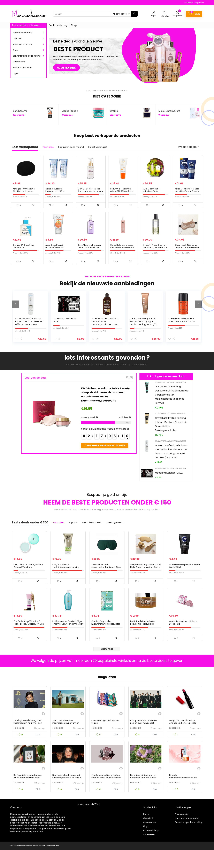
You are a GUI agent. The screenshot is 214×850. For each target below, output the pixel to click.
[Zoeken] (134, 14)
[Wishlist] (164, 12)
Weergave (18, 115)
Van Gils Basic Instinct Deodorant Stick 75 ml (143, 320)
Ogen (15, 50)
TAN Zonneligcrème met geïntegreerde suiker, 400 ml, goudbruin (180, 323)
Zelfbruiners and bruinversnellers (170, 382)
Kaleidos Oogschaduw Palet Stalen (105, 721)
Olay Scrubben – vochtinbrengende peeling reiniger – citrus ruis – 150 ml (66, 567)
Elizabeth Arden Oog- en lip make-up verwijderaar (155, 246)
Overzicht (148, 818)
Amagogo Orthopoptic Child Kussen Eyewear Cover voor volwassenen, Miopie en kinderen (25, 192)
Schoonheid (19, 728)
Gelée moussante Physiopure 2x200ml (54, 190)
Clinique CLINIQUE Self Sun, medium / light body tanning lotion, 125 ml (106, 323)
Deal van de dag (57, 25)
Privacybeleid (181, 814)
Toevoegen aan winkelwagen (105, 445)
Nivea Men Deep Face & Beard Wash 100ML (184, 566)
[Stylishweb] (43, 714)
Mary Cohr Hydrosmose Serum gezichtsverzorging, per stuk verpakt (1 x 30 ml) (90, 191)
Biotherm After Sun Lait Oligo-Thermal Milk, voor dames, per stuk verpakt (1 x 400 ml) (67, 624)
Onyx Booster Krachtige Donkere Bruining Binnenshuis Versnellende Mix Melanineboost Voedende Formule (171, 395)
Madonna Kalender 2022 (27, 320)
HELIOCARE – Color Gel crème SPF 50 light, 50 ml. (122, 190)
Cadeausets (19, 61)
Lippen (16, 73)
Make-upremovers (22, 44)
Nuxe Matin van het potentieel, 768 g (151, 190)
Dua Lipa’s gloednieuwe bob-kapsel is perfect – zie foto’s (67, 776)
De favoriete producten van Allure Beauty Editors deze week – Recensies (28, 778)
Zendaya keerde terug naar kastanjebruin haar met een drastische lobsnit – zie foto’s (28, 723)
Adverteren (149, 834)
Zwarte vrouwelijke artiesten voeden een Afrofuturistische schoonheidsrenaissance (106, 778)
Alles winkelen (150, 822)
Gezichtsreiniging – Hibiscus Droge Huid (183, 622)
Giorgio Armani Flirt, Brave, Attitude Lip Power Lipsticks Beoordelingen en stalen (182, 723)
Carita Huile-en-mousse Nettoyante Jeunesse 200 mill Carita (122, 247)
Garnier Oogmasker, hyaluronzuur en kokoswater (105, 622)
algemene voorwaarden (187, 818)
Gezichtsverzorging (22, 32)
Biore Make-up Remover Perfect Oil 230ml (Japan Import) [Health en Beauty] (90, 247)
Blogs (74, 25)
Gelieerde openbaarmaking (188, 822)
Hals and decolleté (22, 67)
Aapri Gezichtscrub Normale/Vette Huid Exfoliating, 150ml (54, 247)
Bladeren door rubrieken (26, 25)
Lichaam (17, 38)
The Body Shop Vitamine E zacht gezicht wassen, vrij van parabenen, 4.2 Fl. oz (29, 624)
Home (146, 814)
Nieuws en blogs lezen (194, 2)
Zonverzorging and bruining (26, 55)
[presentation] (15, 304)
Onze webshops (151, 830)
